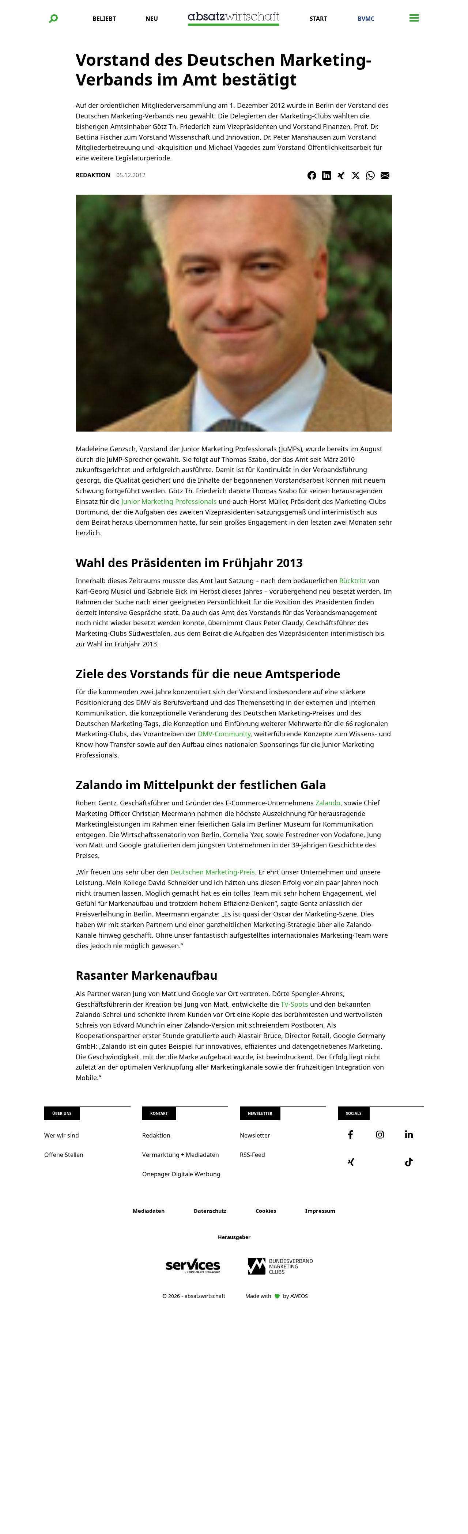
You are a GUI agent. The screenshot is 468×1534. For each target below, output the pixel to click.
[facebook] (352, 1134)
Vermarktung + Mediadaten (180, 1155)
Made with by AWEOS (276, 1295)
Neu (152, 19)
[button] (53, 18)
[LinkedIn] (326, 175)
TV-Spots (294, 1004)
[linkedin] (409, 1134)
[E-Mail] (385, 175)
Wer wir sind (61, 1135)
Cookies (266, 1210)
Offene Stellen (63, 1155)
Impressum (320, 1210)
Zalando (328, 802)
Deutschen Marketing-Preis (212, 871)
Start (318, 19)
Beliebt (104, 19)
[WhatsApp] (370, 175)
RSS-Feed (252, 1155)
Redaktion (156, 1135)
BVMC (366, 19)
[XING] (341, 175)
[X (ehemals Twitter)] (355, 175)
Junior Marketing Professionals (169, 501)
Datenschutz (210, 1210)
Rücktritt (352, 580)
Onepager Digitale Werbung (181, 1174)
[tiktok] (409, 1162)
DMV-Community (224, 733)
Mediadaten (149, 1210)
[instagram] (380, 1134)
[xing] (352, 1162)
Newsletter (255, 1135)
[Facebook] (312, 175)
